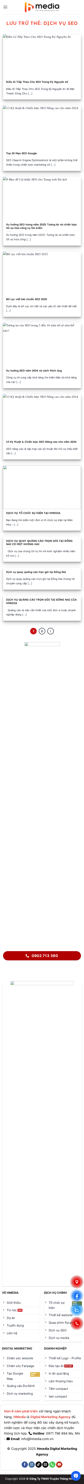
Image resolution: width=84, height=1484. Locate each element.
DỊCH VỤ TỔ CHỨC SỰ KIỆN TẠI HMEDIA (33, 513)
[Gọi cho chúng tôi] (52, 1464)
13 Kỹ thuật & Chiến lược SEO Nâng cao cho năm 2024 (41, 441)
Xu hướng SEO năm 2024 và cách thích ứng (34, 370)
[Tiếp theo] (50, 631)
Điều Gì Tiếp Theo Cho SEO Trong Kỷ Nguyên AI (37, 81)
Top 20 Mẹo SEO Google (21, 153)
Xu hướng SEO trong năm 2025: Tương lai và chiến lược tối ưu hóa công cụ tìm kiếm (41, 226)
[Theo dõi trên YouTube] (59, 1464)
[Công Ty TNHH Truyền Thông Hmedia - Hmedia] (42, 7)
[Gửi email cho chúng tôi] (45, 1464)
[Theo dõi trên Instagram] (32, 1464)
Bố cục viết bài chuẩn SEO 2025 (26, 299)
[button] (5, 7)
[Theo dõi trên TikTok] (38, 1464)
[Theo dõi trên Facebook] (25, 1464)
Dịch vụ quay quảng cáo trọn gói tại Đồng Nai (36, 572)
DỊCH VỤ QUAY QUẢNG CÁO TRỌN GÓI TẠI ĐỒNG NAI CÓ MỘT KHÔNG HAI (39, 542)
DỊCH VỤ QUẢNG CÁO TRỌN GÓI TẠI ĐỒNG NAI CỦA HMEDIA (41, 601)
